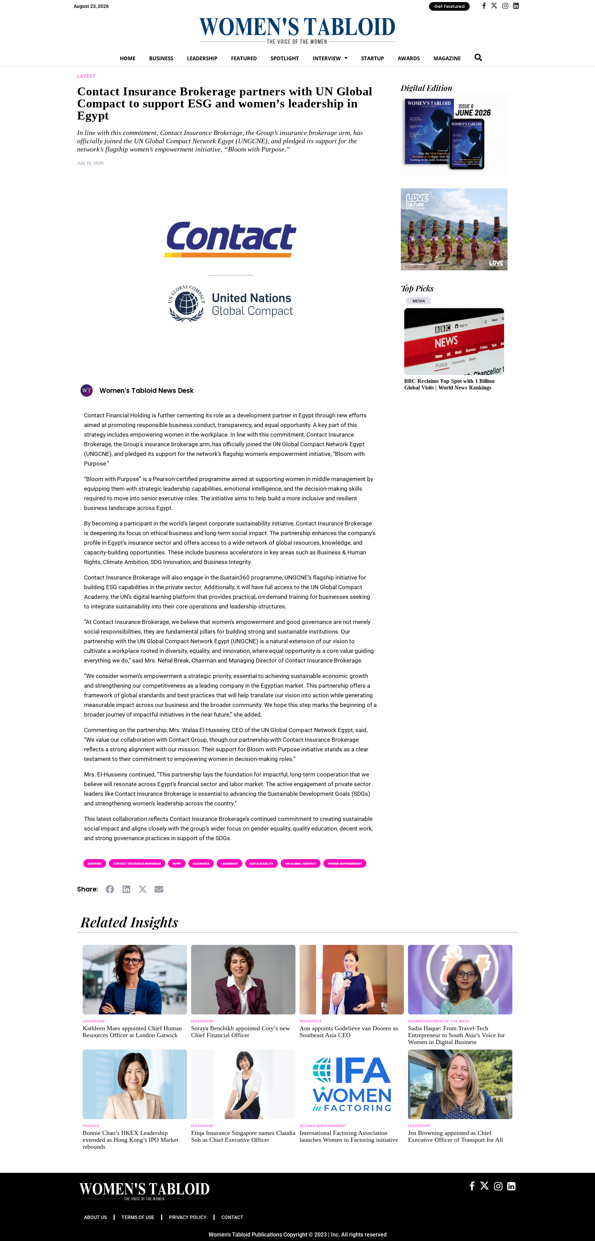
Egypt (177, 863)
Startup (372, 58)
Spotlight (285, 58)
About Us (95, 1217)
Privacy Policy (188, 1217)
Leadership (202, 58)
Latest (86, 76)
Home (127, 58)
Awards (409, 58)
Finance (91, 1125)
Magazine (447, 58)
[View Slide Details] (454, 229)
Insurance (201, 863)
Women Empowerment (345, 863)
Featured (244, 58)
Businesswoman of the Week (438, 1021)
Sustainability (261, 863)
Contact (232, 1217)
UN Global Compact (300, 863)
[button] (110, 889)
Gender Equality (431, 300)
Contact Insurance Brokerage (137, 863)
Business (161, 58)
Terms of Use (138, 1217)
